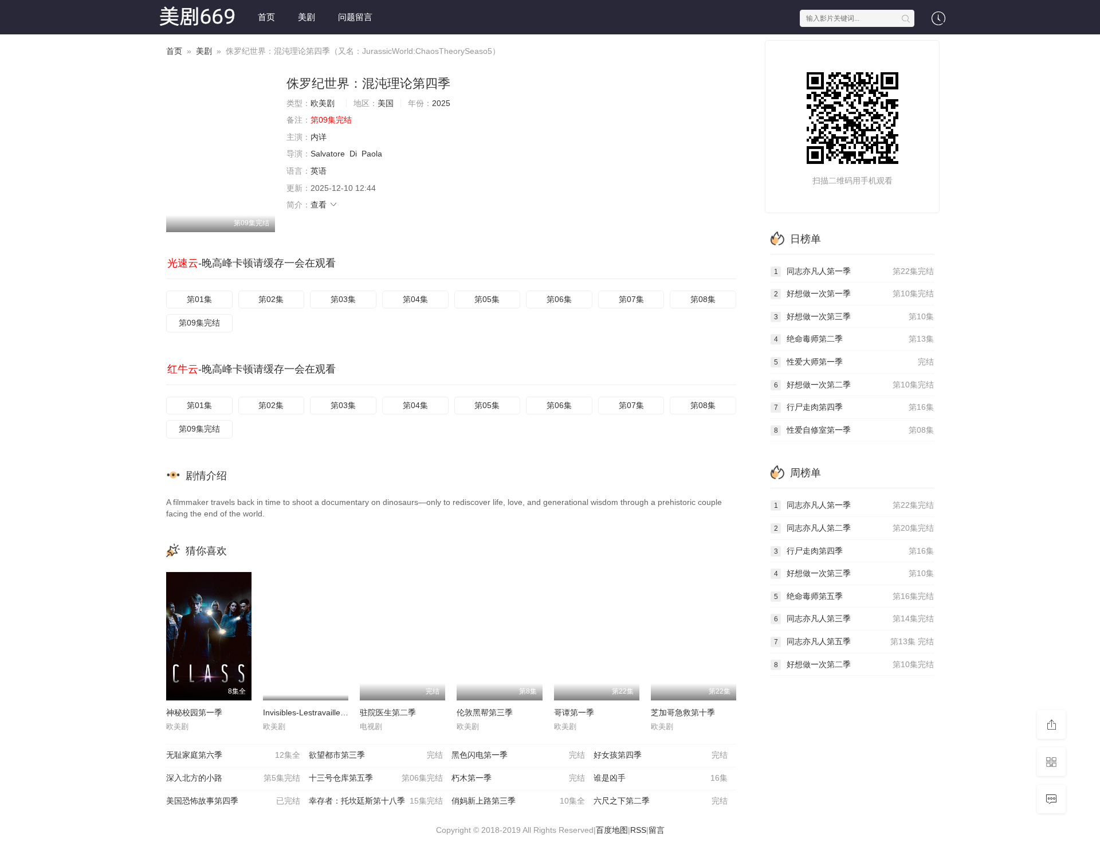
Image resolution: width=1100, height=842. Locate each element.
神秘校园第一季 (194, 712)
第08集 (703, 299)
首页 (266, 17)
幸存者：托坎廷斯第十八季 (376, 800)
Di (353, 153)
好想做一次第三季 (854, 316)
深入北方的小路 (233, 777)
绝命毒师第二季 (854, 338)
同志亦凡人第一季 (854, 271)
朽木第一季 (518, 777)
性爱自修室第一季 (854, 429)
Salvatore (328, 153)
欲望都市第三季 (376, 754)
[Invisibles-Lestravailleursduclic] (305, 636)
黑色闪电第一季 (518, 754)
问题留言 (355, 17)
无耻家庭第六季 (233, 754)
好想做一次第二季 (854, 384)
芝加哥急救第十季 (683, 712)
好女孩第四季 (661, 754)
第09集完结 (199, 322)
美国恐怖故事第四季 (233, 800)
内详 (319, 137)
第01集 (199, 299)
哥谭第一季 (574, 712)
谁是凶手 (661, 777)
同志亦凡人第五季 (854, 641)
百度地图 (612, 830)
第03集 (343, 299)
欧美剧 (323, 103)
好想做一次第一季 (854, 293)
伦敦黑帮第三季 (485, 712)
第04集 (415, 299)
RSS (638, 830)
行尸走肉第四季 (854, 407)
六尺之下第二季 (661, 800)
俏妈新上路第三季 (518, 800)
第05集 (487, 299)
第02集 (271, 299)
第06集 (559, 299)
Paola (372, 153)
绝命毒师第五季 (854, 596)
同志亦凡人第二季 (854, 527)
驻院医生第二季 (388, 712)
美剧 (306, 17)
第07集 (631, 299)
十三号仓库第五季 (376, 777)
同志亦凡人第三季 (854, 618)
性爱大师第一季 (854, 361)
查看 (320, 204)
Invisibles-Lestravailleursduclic (317, 712)
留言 (657, 830)
